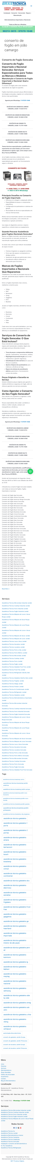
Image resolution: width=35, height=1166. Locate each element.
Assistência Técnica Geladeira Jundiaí (13, 695)
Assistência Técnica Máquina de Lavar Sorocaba (16, 741)
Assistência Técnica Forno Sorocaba (13, 764)
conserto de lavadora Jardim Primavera (15, 1048)
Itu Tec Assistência (6, 1145)
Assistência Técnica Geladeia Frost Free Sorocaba (17, 770)
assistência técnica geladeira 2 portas (16, 831)
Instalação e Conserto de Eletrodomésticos (14, 1143)
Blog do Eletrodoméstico (8, 1080)
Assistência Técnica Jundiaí (9, 1133)
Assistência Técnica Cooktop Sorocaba (13, 761)
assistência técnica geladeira (15, 818)
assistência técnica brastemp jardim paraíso (16, 804)
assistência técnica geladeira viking (15, 1020)
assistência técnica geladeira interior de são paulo (15, 941)
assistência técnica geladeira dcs (16, 881)
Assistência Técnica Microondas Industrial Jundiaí (17, 603)
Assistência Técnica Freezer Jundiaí (12, 686)
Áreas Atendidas (6, 1072)
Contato (3, 1078)
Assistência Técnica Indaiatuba (10, 1139)
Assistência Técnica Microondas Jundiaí (14, 655)
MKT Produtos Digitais (17, 1161)
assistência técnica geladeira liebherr (15, 968)
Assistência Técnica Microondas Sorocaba (14, 758)
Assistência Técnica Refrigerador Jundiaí (14, 692)
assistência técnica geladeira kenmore (15, 956)
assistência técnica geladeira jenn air (17, 949)
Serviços (3, 1068)
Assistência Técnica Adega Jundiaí (12, 683)
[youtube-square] (21, 1128)
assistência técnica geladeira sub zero (16, 1008)
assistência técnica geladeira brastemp (15, 860)
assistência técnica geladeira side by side (17, 996)
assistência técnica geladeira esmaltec (15, 894)
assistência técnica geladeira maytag (15, 975)
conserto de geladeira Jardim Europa (14, 1037)
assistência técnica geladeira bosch (15, 853)
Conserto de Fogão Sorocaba (17, 59)
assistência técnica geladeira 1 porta (15, 824)
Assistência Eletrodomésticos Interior (12, 1135)
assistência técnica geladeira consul (15, 867)
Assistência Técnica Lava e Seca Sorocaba (15, 744)
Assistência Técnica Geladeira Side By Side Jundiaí (17, 678)
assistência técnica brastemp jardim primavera (15, 809)
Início (2, 1064)
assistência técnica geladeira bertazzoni (15, 846)
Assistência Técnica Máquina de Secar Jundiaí (16, 635)
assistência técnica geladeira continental (15, 874)
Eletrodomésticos (6, 1070)
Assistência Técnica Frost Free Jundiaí (13, 670)
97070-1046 (25, 31)
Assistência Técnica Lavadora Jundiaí (13, 647)
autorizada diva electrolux (12, 1033)
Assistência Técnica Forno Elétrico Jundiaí (14, 653)
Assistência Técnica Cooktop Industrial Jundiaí (16, 606)
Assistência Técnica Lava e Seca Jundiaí (14, 641)
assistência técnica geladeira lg (16, 962)
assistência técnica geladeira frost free (17, 908)
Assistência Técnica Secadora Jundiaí (13, 644)
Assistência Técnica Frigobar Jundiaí (13, 681)
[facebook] (14, 1128)
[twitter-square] (16, 1128)
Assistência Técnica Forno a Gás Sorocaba (15, 753)
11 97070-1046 (25, 100)
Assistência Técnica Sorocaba (10, 1141)
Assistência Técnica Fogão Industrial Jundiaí (15, 611)
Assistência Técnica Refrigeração (11, 1147)
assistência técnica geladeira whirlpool (15, 1027)
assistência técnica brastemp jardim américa (15, 784)
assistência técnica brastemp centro (13, 779)
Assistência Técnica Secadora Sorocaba (14, 747)
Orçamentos (4, 1076)
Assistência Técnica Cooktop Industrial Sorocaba (16, 708)
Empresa (3, 1066)
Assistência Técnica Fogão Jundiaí (12, 664)
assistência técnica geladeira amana (15, 839)
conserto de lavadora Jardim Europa (14, 1044)
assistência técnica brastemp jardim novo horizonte (15, 793)
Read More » (6, 589)
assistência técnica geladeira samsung (15, 989)
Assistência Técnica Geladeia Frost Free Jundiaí (16, 667)
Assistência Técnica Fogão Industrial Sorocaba (16, 714)
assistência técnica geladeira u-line (17, 1015)
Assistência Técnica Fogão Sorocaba (13, 767)
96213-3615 (9, 31)
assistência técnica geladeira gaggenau (15, 915)
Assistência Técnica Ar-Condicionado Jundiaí (15, 689)
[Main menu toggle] (31, 6)
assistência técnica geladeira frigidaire (15, 901)
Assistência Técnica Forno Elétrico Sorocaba (15, 755)
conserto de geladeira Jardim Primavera (15, 1041)
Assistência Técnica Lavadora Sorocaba (14, 750)
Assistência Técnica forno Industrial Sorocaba (15, 711)
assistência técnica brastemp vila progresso (16, 814)
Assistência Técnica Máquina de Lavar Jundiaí (16, 638)
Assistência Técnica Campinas (10, 1137)
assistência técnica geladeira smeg (17, 1003)
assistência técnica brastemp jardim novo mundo (15, 799)
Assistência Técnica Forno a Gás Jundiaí (14, 650)
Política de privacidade (8, 1074)
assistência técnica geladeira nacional (15, 982)
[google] (19, 1128)
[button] (30, 471)
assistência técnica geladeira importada (15, 934)
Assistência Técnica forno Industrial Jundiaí (15, 608)
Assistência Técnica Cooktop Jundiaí (13, 658)
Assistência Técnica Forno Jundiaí (12, 661)
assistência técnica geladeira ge (16, 921)
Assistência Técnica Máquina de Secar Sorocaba (16, 738)
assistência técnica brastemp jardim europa (16, 789)
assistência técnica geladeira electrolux (15, 886)
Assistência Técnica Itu (8, 1131)
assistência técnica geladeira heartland (15, 927)
